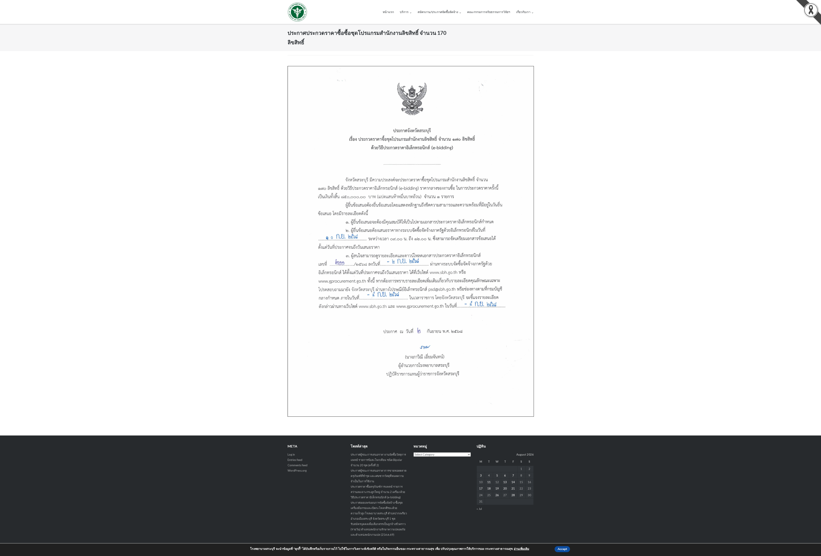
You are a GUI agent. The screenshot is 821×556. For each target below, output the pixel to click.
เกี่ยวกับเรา (523, 12)
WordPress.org (297, 470)
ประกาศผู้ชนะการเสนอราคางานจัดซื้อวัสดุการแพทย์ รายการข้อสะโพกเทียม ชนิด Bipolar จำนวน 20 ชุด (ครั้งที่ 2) (378, 460)
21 (513, 488)
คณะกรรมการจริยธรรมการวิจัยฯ (488, 12)
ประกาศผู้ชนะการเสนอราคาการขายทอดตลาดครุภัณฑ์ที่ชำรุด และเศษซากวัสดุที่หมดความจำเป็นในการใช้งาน (378, 476)
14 (513, 482)
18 (489, 488)
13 (505, 482)
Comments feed (297, 465)
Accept (562, 549)
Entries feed (295, 460)
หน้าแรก (388, 12)
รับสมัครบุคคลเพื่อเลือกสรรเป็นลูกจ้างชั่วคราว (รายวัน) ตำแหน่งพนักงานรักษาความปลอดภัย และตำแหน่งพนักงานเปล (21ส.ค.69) (378, 529)
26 (497, 495)
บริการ (404, 12)
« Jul (479, 508)
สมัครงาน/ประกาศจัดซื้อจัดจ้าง (438, 12)
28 (513, 495)
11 (489, 482)
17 (481, 488)
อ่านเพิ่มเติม (521, 549)
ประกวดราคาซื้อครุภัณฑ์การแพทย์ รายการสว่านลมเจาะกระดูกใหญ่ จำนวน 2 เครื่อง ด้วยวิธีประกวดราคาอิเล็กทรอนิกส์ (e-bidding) (378, 492)
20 (505, 488)
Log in (291, 454)
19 (497, 488)
